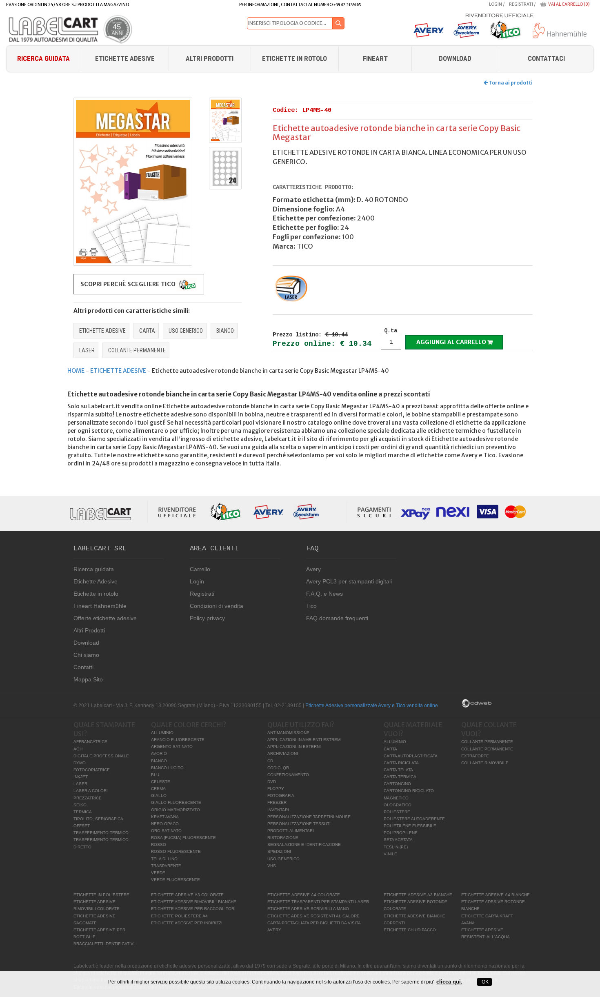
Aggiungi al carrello (451, 342)
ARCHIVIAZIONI (282, 753)
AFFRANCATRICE (90, 741)
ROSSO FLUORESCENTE (176, 851)
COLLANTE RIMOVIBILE (485, 763)
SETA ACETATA (398, 839)
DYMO (79, 763)
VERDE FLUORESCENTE (175, 879)
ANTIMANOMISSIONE (288, 732)
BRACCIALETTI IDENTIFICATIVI (104, 943)
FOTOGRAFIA (280, 795)
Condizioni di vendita (216, 606)
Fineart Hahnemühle (100, 606)
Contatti (83, 667)
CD (270, 761)
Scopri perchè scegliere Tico (128, 284)
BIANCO (225, 330)
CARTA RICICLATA (401, 763)
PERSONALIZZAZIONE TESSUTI (299, 823)
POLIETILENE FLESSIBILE (410, 825)
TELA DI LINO (164, 859)
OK (484, 982)
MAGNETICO (396, 798)
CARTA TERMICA (400, 776)
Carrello (200, 569)
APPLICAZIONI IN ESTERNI (294, 746)
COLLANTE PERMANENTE (137, 350)
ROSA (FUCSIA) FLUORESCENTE (183, 837)
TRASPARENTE (166, 865)
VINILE (390, 854)
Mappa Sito (88, 679)
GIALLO (159, 795)
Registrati (521, 4)
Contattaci (546, 58)
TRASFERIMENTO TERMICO (101, 832)
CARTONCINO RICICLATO (409, 790)
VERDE (158, 872)
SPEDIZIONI (279, 851)
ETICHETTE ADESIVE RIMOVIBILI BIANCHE (193, 901)
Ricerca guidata (43, 58)
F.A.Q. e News (324, 593)
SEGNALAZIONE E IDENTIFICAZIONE (304, 844)
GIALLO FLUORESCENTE (176, 802)
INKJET (80, 776)
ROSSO (158, 844)
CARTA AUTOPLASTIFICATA (411, 756)
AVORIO (159, 753)
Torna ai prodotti (510, 83)
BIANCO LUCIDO (167, 768)
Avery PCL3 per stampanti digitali (349, 581)
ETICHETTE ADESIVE (102, 330)
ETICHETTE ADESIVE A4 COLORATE (303, 894)
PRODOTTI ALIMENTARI (290, 830)
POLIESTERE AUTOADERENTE (414, 819)
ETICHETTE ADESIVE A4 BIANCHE (495, 894)
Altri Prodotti (209, 58)
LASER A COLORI (90, 790)
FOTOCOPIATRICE (91, 770)
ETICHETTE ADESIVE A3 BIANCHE (418, 894)
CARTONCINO (397, 783)
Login (495, 4)
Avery (313, 569)
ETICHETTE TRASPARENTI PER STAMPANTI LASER (318, 901)
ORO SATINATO (166, 830)
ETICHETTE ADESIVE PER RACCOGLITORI (193, 908)
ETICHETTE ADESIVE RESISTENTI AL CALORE (313, 916)
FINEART (375, 58)
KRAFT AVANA (165, 817)
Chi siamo (86, 655)
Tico (311, 606)
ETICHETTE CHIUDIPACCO (410, 930)
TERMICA (82, 812)
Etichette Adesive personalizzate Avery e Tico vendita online (371, 705)
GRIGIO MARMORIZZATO (175, 810)
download (455, 58)
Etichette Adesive (125, 58)
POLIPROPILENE (401, 832)
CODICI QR (278, 768)
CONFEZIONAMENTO (288, 774)
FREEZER (277, 802)
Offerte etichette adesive (105, 618)
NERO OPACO (165, 823)
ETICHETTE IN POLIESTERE (101, 894)
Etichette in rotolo (294, 58)
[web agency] (477, 702)
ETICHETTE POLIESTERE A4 (179, 916)
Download (86, 642)
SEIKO (80, 805)
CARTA (147, 330)
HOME (75, 370)
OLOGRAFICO (397, 805)
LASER (87, 350)
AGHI (78, 749)
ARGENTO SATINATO (172, 746)
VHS (271, 865)
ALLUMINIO (162, 732)
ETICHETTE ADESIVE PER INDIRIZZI (186, 923)
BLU (155, 774)
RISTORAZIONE (282, 837)
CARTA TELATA (398, 770)
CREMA (158, 788)
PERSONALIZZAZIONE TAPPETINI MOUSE (309, 817)
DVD (271, 781)
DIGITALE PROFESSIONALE (101, 756)
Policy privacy (207, 618)
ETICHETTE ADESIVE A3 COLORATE (187, 894)
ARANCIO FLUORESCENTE (177, 739)
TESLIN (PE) (396, 847)
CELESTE (160, 781)
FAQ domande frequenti (337, 618)
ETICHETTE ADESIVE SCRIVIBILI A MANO (308, 908)
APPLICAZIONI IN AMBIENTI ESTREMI (304, 739)
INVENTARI (278, 810)
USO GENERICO (186, 330)
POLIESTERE (397, 812)
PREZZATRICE (87, 798)
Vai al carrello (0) (569, 4)
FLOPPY (275, 788)
